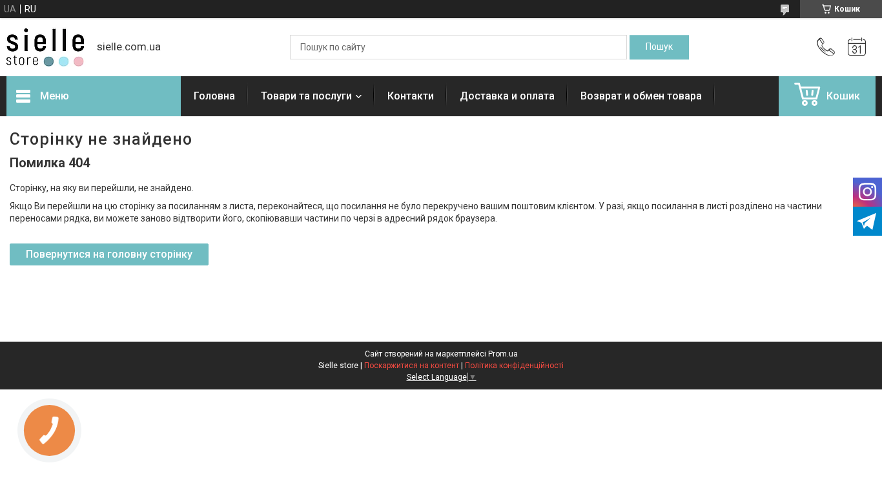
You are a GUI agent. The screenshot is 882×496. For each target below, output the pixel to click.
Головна (214, 96)
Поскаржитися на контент (411, 365)
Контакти (410, 96)
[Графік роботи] (857, 47)
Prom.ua (503, 353)
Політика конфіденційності (514, 365)
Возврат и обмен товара (641, 96)
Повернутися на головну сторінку (109, 254)
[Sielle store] (45, 47)
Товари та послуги (306, 96)
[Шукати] (659, 47)
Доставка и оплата (507, 96)
